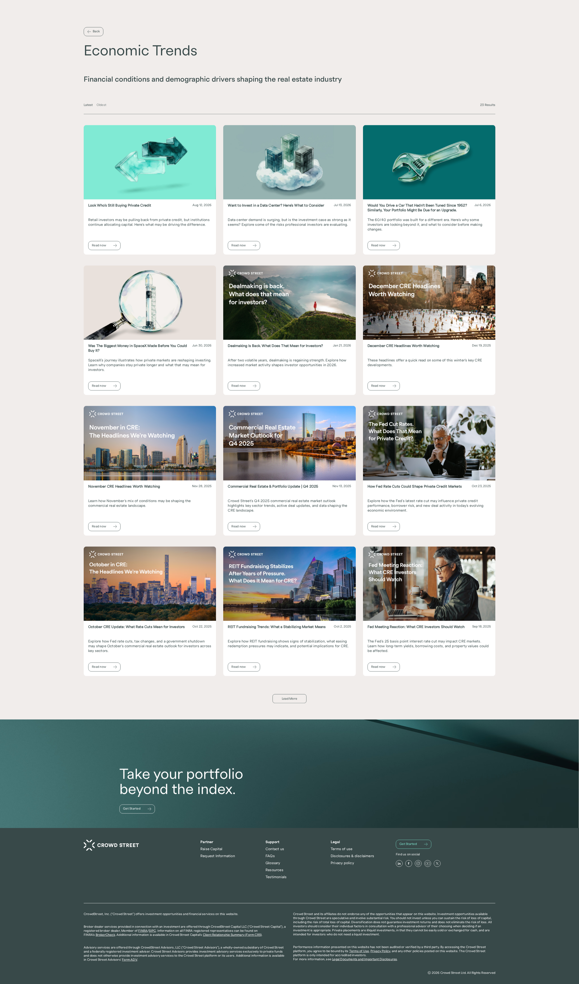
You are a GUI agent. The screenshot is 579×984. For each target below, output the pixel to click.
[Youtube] (427, 863)
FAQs (270, 856)
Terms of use (341, 849)
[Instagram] (418, 863)
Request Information (217, 856)
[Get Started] (137, 809)
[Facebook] (408, 863)
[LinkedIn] (399, 863)
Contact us (275, 849)
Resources (274, 870)
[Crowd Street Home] (111, 845)
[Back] (93, 31)
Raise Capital (211, 849)
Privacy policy (342, 863)
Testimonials (276, 877)
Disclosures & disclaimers (352, 856)
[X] (437, 863)
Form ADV (129, 959)
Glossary (273, 863)
